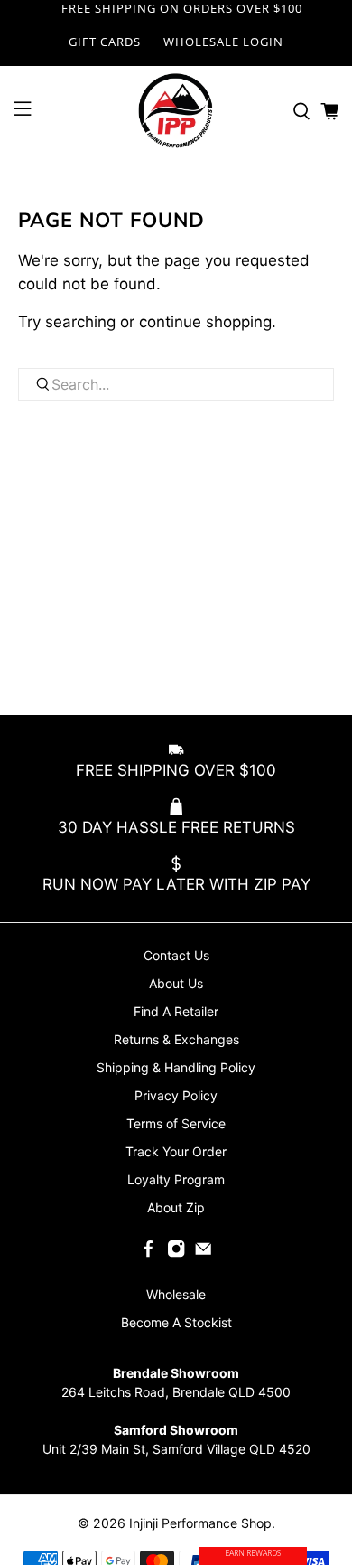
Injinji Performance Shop (200, 1523)
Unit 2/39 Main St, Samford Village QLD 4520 (176, 1449)
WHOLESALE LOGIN (223, 41)
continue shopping (205, 322)
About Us (176, 983)
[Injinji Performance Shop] (176, 111)
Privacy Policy (176, 1095)
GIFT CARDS (105, 41)
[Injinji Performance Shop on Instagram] (176, 1252)
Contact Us (176, 955)
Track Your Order (176, 1151)
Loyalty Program (176, 1179)
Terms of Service (176, 1123)
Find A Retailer (176, 1011)
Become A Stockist (176, 1322)
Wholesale (176, 1294)
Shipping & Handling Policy (176, 1067)
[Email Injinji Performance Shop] (203, 1252)
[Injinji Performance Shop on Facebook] (148, 1252)
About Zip (176, 1207)
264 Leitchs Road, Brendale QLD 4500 (176, 1392)
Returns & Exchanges (176, 1039)
